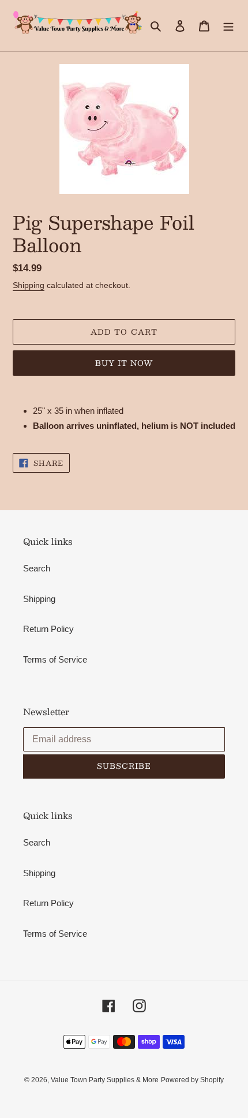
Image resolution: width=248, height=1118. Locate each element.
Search (36, 568)
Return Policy (48, 629)
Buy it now (124, 363)
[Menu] (228, 25)
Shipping (28, 285)
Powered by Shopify (192, 1080)
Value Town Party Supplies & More (105, 1080)
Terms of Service (55, 659)
